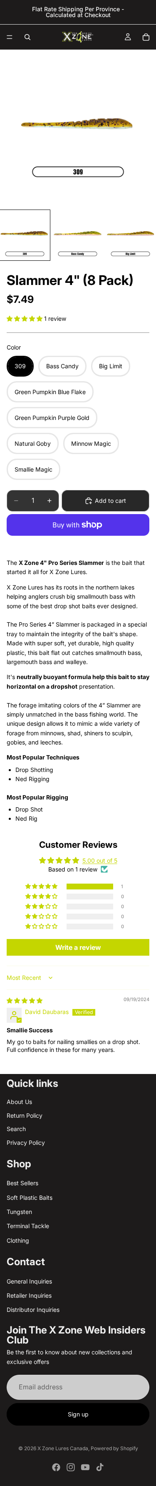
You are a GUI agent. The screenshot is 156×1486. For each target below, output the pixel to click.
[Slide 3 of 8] (130, 235)
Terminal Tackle (28, 1225)
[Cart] (146, 37)
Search (16, 1128)
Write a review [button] (78, 947)
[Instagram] (71, 1467)
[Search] (27, 37)
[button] (25, 318)
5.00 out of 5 (99, 860)
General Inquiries (29, 1280)
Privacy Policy (26, 1142)
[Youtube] (85, 1467)
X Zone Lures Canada (62, 1448)
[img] (24, 1000)
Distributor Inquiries (33, 1309)
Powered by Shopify (114, 1448)
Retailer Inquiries (29, 1295)
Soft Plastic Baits (29, 1197)
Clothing (18, 1240)
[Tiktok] (100, 1467)
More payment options (78, 544)
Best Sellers (22, 1182)
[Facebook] (56, 1467)
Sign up (78, 1413)
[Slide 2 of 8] (77, 235)
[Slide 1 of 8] (25, 235)
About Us (19, 1101)
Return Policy (24, 1115)
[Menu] (9, 37)
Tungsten (19, 1211)
